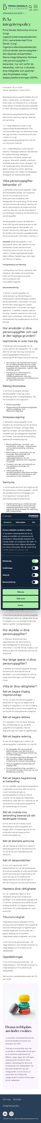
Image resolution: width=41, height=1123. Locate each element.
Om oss (7, 1099)
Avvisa (20, 605)
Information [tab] (20, 522)
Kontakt (17, 1099)
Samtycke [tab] (7, 522)
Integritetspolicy (11, 1105)
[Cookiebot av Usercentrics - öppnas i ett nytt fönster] (28, 516)
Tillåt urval (20, 599)
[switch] (35, 568)
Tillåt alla (20, 592)
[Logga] (15, 6)
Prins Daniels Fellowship (13, 13)
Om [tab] (33, 522)
